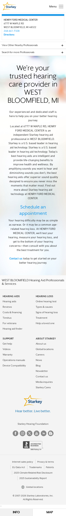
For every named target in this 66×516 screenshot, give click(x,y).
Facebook (15, 433)
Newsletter (42, 371)
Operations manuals (14, 360)
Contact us (16, 258)
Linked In (43, 433)
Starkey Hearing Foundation (33, 423)
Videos (6, 349)
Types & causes (44, 306)
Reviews (7, 306)
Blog (38, 365)
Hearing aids (9, 301)
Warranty (7, 354)
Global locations (45, 349)
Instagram (22, 433)
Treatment (41, 317)
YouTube (36, 433)
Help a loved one (45, 323)
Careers (40, 354)
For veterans (9, 323)
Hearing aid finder (12, 328)
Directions (9, 34)
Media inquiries (44, 381)
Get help (7, 343)
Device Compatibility (14, 365)
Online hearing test (46, 301)
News (39, 360)
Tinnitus (7, 317)
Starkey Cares (43, 387)
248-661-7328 (12, 30)
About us (41, 343)
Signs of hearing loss (47, 312)
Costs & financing (12, 312)
